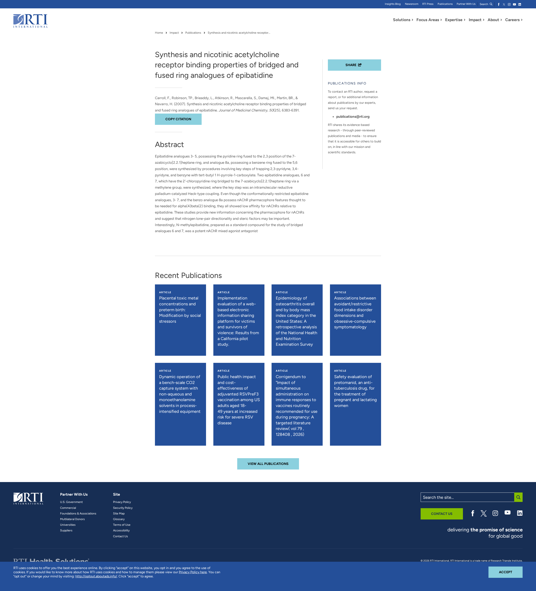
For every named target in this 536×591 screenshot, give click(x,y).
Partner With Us (466, 3)
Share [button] (350, 65)
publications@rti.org (353, 116)
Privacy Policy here (193, 572)
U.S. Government (71, 502)
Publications (445, 3)
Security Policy (123, 508)
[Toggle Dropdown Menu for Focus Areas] (441, 20)
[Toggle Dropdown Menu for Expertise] (464, 20)
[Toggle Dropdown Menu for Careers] (522, 20)
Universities (68, 524)
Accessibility (121, 530)
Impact (174, 32)
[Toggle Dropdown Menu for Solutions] (412, 20)
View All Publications (268, 464)
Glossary (119, 519)
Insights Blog (393, 3)
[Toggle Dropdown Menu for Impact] (483, 20)
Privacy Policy (122, 502)
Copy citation (178, 119)
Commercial (68, 508)
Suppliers (66, 530)
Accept (511, 572)
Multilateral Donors (72, 519)
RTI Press (427, 3)
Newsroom (411, 3)
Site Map (119, 513)
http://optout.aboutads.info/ (96, 576)
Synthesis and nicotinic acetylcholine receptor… (239, 32)
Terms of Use (121, 524)
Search (484, 4)
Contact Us (120, 536)
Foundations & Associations (78, 513)
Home (159, 32)
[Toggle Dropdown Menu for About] (501, 20)
